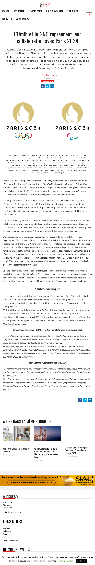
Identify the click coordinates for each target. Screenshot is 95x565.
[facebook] (42, 86)
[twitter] (47, 86)
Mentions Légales (10, 540)
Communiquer (23, 18)
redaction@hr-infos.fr (12, 512)
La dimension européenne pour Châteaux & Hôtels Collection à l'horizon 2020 (76, 450)
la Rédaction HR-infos (48, 75)
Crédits (6, 537)
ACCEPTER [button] (81, 561)
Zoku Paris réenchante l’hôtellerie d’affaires (16, 450)
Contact (6, 528)
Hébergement (47, 81)
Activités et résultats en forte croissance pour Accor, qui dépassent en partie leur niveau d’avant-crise (46, 453)
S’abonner (72, 11)
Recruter (7, 18)
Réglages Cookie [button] (66, 561)
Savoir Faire (35, 11)
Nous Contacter (55, 11)
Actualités (20, 11)
